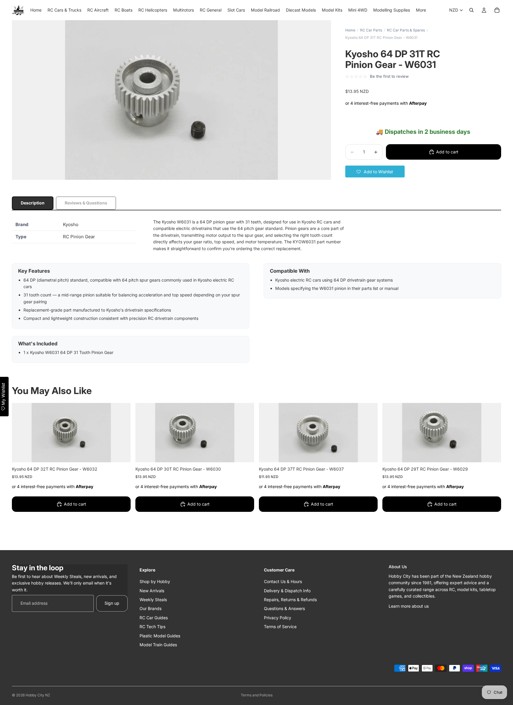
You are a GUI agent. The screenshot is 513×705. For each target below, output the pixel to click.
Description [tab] (33, 202)
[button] (375, 171)
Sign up (111, 603)
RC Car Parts (371, 30)
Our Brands (151, 608)
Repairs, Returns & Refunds (290, 599)
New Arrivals (152, 590)
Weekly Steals (153, 599)
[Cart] (497, 10)
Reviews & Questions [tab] (86, 202)
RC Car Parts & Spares (406, 30)
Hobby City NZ (38, 695)
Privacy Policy (277, 617)
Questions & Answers (284, 608)
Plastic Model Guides (160, 635)
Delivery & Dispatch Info (287, 590)
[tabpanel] (256, 291)
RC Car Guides (154, 617)
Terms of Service (280, 626)
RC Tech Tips (152, 626)
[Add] (121, 453)
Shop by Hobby (155, 581)
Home (350, 30)
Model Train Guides (158, 644)
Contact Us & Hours (283, 581)
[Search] (471, 10)
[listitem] (421, 10)
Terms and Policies (257, 695)
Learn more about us (409, 606)
